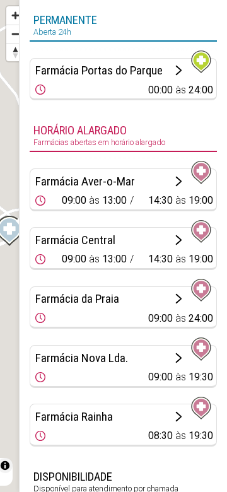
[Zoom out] (15, 34)
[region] (9, 246)
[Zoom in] (15, 15)
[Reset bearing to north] (15, 52)
